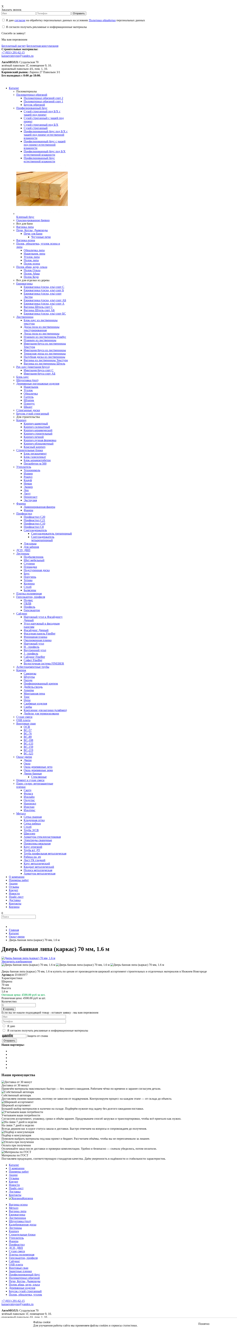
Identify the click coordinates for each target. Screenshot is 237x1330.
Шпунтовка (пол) (20, 1221)
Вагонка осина (18, 1204)
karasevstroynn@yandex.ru (17, 55)
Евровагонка (17, 1214)
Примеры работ (19, 1171)
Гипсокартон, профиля (23, 1257)
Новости (14, 1185)
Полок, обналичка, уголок (25, 1294)
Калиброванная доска (22, 1224)
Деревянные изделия (22, 1287)
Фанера (13, 1241)
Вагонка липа (17, 1211)
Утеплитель (16, 1237)
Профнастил (17, 1244)
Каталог (14, 1165)
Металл (13, 1207)
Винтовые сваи (18, 1267)
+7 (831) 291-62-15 (13, 52)
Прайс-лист (16, 1188)
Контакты (15, 1195)
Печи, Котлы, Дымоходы (24, 1281)
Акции (13, 1175)
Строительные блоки (22, 1234)
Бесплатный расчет (13, 45)
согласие (19, 20)
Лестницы (15, 1227)
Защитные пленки (20, 1271)
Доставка (15, 1191)
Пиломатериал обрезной (24, 1277)
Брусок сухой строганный (25, 1291)
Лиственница (17, 1217)
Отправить (79, 13)
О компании (16, 1168)
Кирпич (14, 1231)
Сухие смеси (17, 1251)
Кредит (13, 1181)
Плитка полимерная (21, 1254)
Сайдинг (14, 1261)
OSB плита (16, 1264)
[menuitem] (14, 88)
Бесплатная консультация (42, 45)
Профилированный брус (24, 1274)
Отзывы (14, 1178)
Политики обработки (102, 20)
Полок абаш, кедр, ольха (24, 1284)
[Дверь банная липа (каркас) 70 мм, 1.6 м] (28, 965)
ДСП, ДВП (16, 1247)
